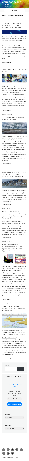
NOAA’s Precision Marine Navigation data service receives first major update (13, 308)
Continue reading (6, 62)
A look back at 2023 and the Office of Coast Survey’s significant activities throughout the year (14, 174)
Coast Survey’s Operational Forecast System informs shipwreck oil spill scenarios (11, 25)
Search (7, 365)
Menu (15, 10)
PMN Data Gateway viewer (9, 338)
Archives (7, 414)
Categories (8, 425)
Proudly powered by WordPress (10, 457)
